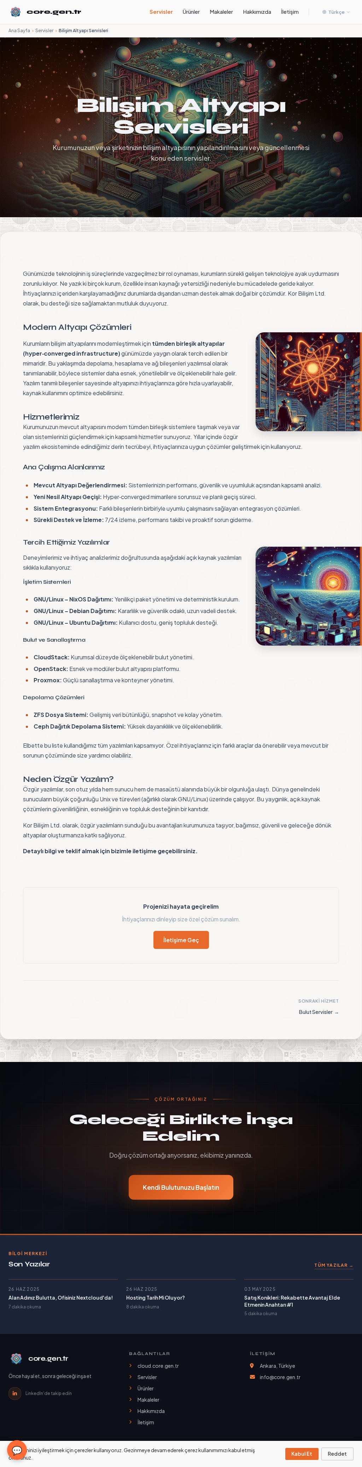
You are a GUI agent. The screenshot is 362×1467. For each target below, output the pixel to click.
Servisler (161, 11)
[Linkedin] (14, 1393)
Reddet (337, 1453)
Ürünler (191, 11)
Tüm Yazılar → (334, 1265)
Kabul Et (301, 1453)
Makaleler (221, 11)
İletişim (290, 11)
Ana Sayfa (19, 30)
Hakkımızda (257, 11)
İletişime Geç (181, 940)
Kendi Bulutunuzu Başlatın (181, 1187)
